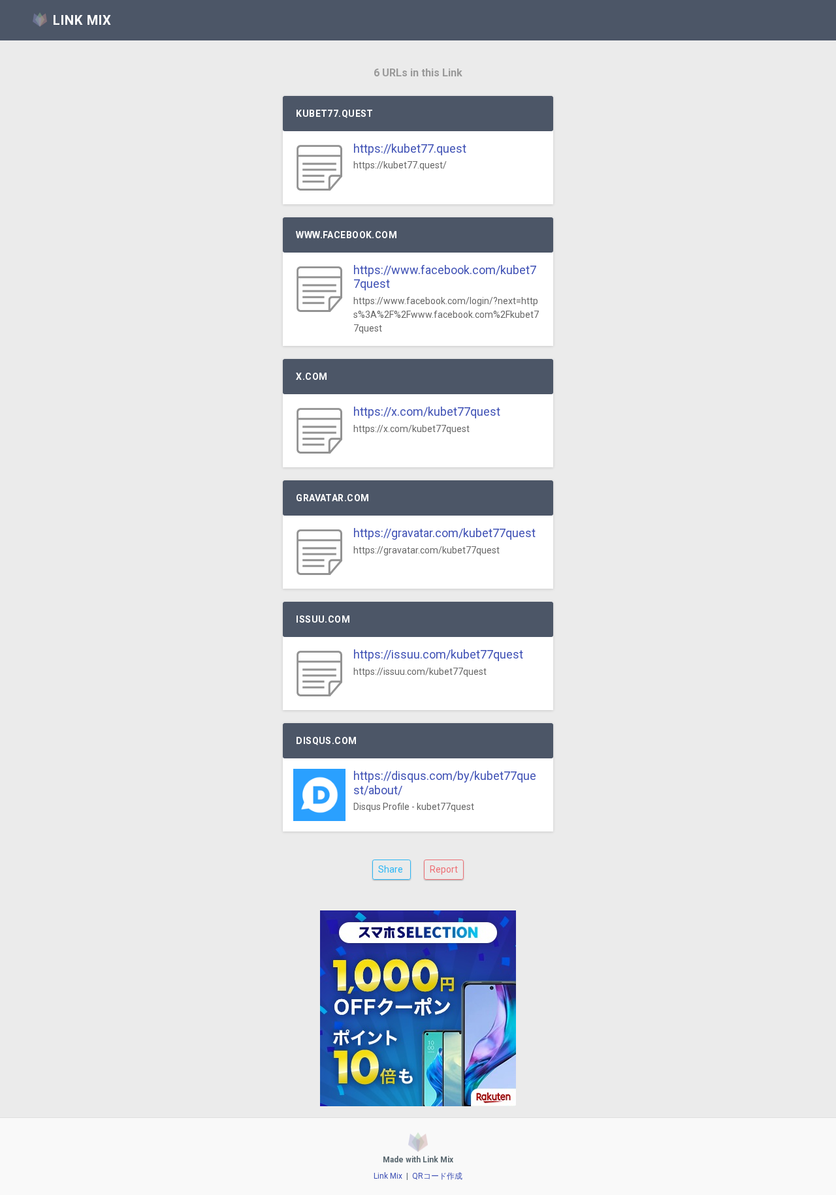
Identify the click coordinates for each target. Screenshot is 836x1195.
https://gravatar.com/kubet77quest (444, 533)
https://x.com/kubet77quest (426, 411)
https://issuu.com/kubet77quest (438, 654)
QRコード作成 (437, 1176)
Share (391, 869)
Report (444, 869)
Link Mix (388, 1176)
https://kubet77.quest (409, 148)
